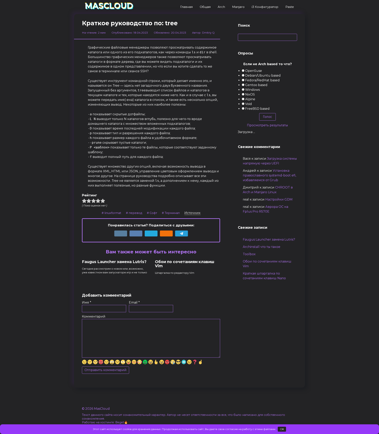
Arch (221, 7)
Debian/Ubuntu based (263, 75)
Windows (252, 90)
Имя (86, 302)
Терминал (172, 213)
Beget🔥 (121, 422)
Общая (205, 7)
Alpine (250, 99)
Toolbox (249, 254)
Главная (186, 7)
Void (248, 104)
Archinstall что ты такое (261, 247)
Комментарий (93, 316)
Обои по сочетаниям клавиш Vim (184, 264)
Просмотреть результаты (267, 125)
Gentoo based (256, 85)
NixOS (250, 94)
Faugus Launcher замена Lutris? (114, 262)
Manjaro (238, 7)
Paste (289, 7)
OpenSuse (253, 71)
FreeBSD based (257, 109)
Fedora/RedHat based (262, 80)
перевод (135, 213)
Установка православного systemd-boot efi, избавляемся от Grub (269, 175)
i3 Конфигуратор (265, 7)
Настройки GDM (279, 199)
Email (134, 302)
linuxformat (112, 213)
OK (282, 429)
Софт (153, 213)
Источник (192, 213)
